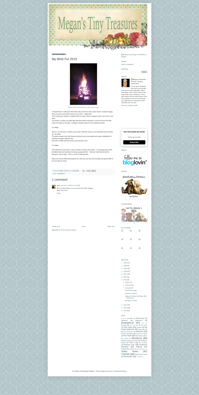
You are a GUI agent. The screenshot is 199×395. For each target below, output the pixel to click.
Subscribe (134, 142)
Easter (131, 333)
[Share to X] (91, 171)
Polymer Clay (129, 345)
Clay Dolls (144, 325)
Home (84, 226)
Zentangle (139, 356)
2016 (125, 277)
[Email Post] (83, 170)
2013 (125, 308)
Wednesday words (141, 354)
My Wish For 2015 (131, 300)
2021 (125, 263)
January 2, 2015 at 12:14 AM (70, 185)
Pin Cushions (143, 342)
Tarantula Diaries (141, 349)
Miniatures (137, 338)
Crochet (139, 327)
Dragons (123, 333)
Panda (136, 340)
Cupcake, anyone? (131, 293)
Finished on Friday (141, 333)
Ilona (58, 185)
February (128, 285)
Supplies (131, 349)
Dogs (140, 329)
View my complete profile (129, 105)
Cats (136, 325)
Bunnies (124, 325)
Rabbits (123, 349)
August (127, 282)
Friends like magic (131, 290)
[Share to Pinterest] (95, 171)
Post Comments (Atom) (68, 230)
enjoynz (110, 371)
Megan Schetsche (139, 79)
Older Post (111, 226)
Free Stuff (127, 336)
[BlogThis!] (89, 171)
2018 (125, 271)
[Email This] (87, 171)
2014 (125, 305)
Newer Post (56, 226)
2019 (125, 268)
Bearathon (139, 320)
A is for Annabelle (127, 318)
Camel (131, 325)
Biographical (61, 173)
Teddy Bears (129, 351)
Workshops (128, 357)
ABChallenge (140, 318)
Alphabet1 (124, 320)
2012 (125, 310)
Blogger (124, 371)
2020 (125, 265)
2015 (125, 280)
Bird (143, 323)
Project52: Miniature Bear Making (134, 346)
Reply (59, 193)
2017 (125, 274)
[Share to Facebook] (93, 171)
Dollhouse (139, 332)
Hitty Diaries (139, 336)
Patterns (132, 342)
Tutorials (125, 354)
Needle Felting (126, 340)
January (128, 288)
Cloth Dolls (127, 327)
